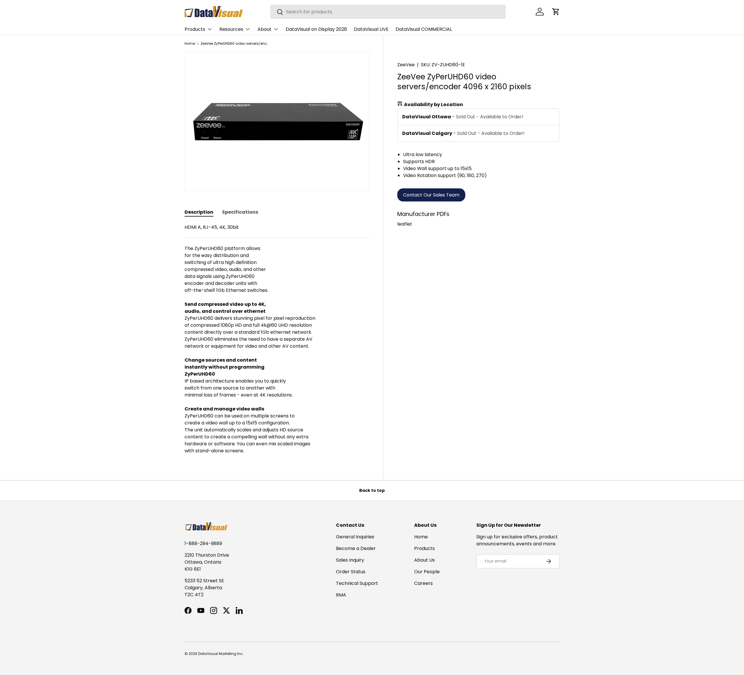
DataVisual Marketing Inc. (221, 653)
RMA (341, 595)
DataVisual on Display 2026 (316, 29)
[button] (556, 11)
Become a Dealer (356, 548)
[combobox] (388, 12)
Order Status (350, 571)
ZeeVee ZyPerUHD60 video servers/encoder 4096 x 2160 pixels (235, 43)
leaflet (404, 224)
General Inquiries (355, 536)
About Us (424, 560)
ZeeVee (406, 64)
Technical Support (357, 583)
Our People (427, 571)
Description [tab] (199, 212)
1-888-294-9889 (203, 543)
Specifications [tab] (240, 212)
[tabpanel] (277, 339)
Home (190, 43)
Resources (231, 29)
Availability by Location (433, 104)
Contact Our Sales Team (431, 195)
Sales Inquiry (350, 560)
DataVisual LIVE (371, 29)
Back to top (372, 490)
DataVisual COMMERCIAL (424, 29)
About (264, 29)
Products (195, 29)
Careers (423, 583)
